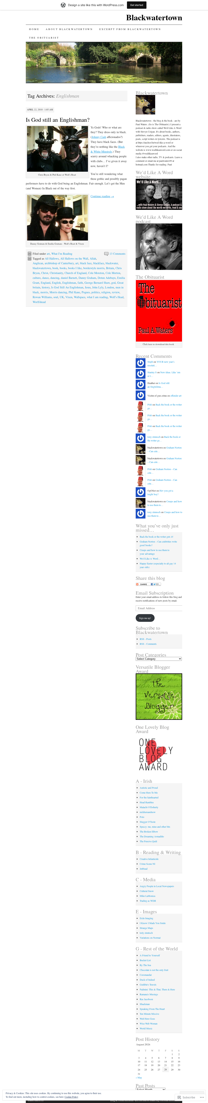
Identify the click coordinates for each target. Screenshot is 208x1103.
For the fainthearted (149, 797)
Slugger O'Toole (147, 821)
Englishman (69, 283)
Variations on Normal (150, 937)
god (113, 283)
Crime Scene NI (147, 863)
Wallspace (79, 297)
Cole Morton (113, 273)
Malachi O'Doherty (149, 807)
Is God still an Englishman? (57, 119)
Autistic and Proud (149, 787)
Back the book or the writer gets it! (156, 536)
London (109, 287)
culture (37, 278)
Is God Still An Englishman (67, 287)
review (115, 292)
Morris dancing (58, 292)
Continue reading (102, 196)
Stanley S (152, 372)
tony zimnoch (153, 436)
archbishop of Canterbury (59, 263)
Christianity (56, 273)
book (55, 268)
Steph (150, 361)
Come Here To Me (149, 792)
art (48, 254)
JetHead (143, 868)
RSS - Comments (148, 643)
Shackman (145, 1004)
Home (34, 29)
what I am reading (97, 297)
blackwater (112, 263)
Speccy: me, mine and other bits (155, 826)
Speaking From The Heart (152, 1008)
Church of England (76, 273)
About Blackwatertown (69, 29)
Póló (149, 404)
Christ (44, 273)
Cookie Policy (71, 1096)
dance (45, 278)
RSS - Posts (146, 638)
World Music (146, 1028)
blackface (98, 263)
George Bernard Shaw (97, 283)
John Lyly (97, 287)
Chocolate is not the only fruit (154, 969)
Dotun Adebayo (107, 278)
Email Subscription (155, 593)
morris (44, 292)
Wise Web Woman (148, 1023)
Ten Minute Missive (149, 1013)
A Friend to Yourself (150, 955)
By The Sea (145, 965)
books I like (75, 268)
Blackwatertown (154, 17)
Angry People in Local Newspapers (157, 886)
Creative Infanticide (149, 858)
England (45, 283)
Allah (93, 258)
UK (62, 297)
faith (80, 283)
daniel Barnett (69, 278)
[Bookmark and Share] (148, 585)
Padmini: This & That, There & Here (157, 989)
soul (55, 297)
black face (86, 263)
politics (95, 292)
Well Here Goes (147, 1018)
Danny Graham (87, 278)
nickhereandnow (148, 812)
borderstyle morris (93, 268)
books (63, 268)
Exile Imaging (146, 918)
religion (105, 292)
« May (139, 1077)
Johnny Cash (99, 137)
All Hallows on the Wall (74, 258)
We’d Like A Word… (150, 558)
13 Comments (117, 254)
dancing (54, 278)
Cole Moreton (96, 273)
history (46, 287)
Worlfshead (39, 302)
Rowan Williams (42, 297)
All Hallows (52, 258)
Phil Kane (74, 292)
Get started (136, 4)
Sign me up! (145, 618)
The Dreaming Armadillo (152, 836)
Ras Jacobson (146, 999)
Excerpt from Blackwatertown (130, 29)
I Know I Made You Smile (153, 923)
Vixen (68, 297)
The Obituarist (44, 37)
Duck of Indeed (147, 979)
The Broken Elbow (149, 831)
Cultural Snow (147, 891)
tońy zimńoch (146, 932)
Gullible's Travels (148, 984)
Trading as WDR (148, 900)
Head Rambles (147, 802)
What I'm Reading (61, 254)
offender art (175, 395)
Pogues (86, 292)
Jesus (88, 287)
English (56, 283)
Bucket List (145, 960)
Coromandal (146, 974)
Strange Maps (146, 927)
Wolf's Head (116, 297)
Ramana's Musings (149, 994)
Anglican (38, 263)
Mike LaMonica (147, 895)
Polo (142, 816)
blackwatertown (42, 268)
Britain (110, 268)
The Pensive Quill (148, 841)
